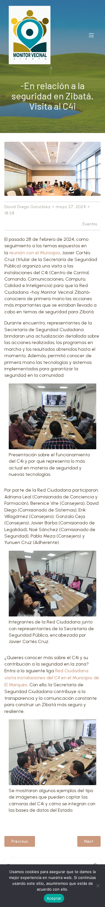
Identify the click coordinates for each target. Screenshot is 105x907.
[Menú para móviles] (91, 35)
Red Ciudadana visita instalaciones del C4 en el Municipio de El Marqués (51, 677)
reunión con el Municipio (34, 252)
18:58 (9, 213)
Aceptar (54, 898)
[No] (98, 886)
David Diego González (27, 206)
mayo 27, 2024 (71, 206)
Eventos (90, 224)
